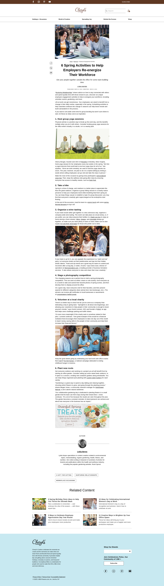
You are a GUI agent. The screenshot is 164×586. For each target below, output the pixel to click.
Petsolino (84, 162)
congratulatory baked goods (66, 294)
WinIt (99, 309)
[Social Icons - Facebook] (33, 2)
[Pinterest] (122, 572)
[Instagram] (113, 572)
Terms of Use (46, 577)
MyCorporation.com (71, 268)
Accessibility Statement (58, 577)
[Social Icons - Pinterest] (44, 2)
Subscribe (113, 563)
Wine (78, 219)
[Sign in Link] (128, 11)
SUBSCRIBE (126, 2)
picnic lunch (92, 202)
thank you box (96, 217)
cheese (83, 219)
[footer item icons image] (39, 545)
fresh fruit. (92, 180)
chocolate (93, 219)
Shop (130, 19)
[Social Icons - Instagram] (39, 2)
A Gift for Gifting (64, 475)
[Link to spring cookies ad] (82, 416)
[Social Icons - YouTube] (50, 2)
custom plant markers (94, 378)
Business (76, 61)
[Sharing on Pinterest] (51, 73)
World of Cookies (64, 19)
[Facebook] (105, 572)
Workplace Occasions (65, 480)
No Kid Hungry (69, 361)
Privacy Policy (37, 577)
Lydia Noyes (82, 86)
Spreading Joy (87, 19)
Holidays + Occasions (39, 19)
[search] (106, 11)
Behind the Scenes (110, 19)
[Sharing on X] (51, 68)
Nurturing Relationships (86, 475)
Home (71, 61)
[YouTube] (130, 572)
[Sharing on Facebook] (51, 63)
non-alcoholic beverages (68, 224)
